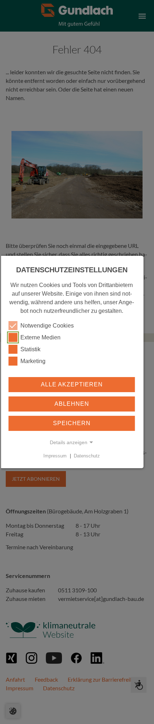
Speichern (72, 423)
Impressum (55, 456)
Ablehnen (71, 404)
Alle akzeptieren (72, 384)
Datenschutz (87, 456)
